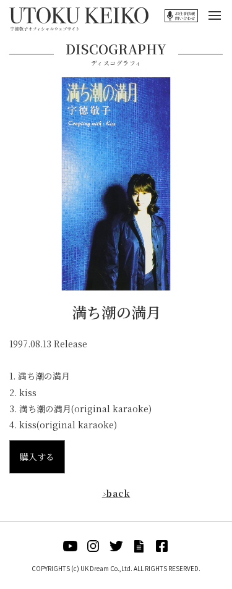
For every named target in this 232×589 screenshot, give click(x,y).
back (116, 493)
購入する (37, 457)
